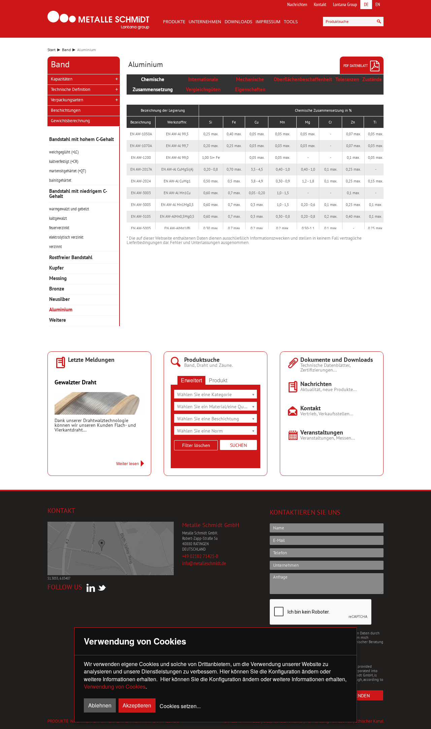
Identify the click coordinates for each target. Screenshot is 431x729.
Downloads (238, 22)
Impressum (268, 22)
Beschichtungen (65, 110)
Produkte (174, 22)
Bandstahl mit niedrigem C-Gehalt (78, 193)
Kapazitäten (61, 79)
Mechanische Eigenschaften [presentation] (250, 84)
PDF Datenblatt (355, 65)
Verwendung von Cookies (114, 686)
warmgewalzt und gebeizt (69, 209)
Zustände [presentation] (372, 79)
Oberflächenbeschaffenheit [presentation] (303, 79)
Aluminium (60, 310)
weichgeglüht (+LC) (63, 152)
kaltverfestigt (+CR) (63, 161)
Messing (58, 278)
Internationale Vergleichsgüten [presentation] (203, 84)
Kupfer (56, 268)
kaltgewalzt (58, 218)
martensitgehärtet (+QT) (67, 171)
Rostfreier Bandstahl (70, 258)
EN (377, 4)
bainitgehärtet (60, 180)
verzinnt (55, 246)
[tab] (153, 84)
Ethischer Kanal (369, 721)
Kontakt (320, 4)
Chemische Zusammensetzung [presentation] (153, 84)
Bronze (56, 289)
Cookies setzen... (180, 706)
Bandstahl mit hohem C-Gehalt (81, 139)
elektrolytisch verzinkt (66, 237)
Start (51, 49)
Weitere (57, 320)
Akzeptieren (137, 705)
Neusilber (59, 299)
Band (66, 49)
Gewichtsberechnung (70, 121)
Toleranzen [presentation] (347, 79)
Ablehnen (99, 705)
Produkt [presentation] (218, 380)
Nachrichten (297, 4)
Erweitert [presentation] (191, 380)
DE (366, 4)
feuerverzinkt (59, 228)
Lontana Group (345, 4)
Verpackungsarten (67, 100)
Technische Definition (70, 89)
